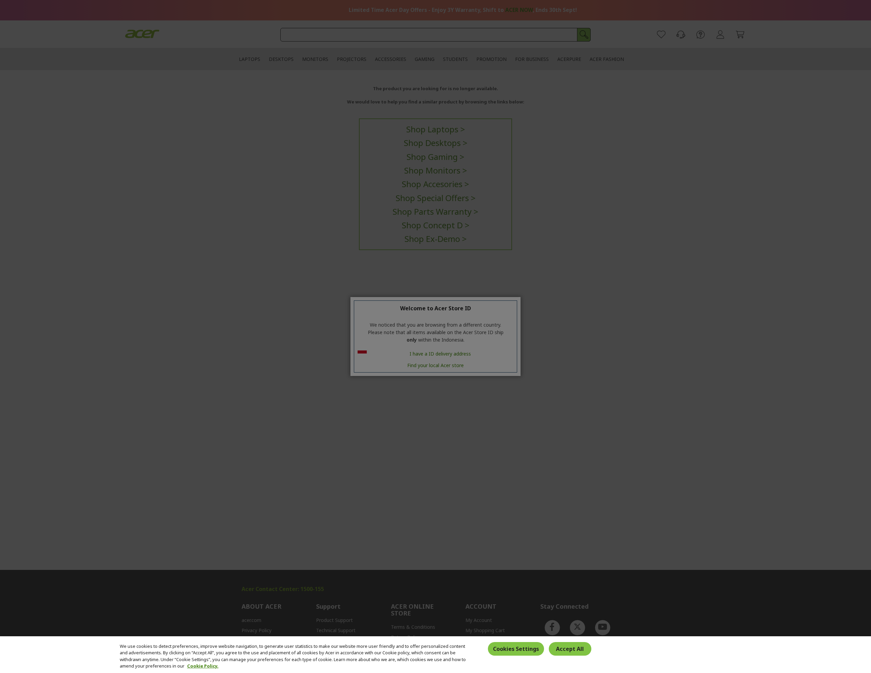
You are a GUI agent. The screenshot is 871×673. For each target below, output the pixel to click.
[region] (435, 654)
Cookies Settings (516, 649)
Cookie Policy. (202, 666)
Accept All (570, 649)
